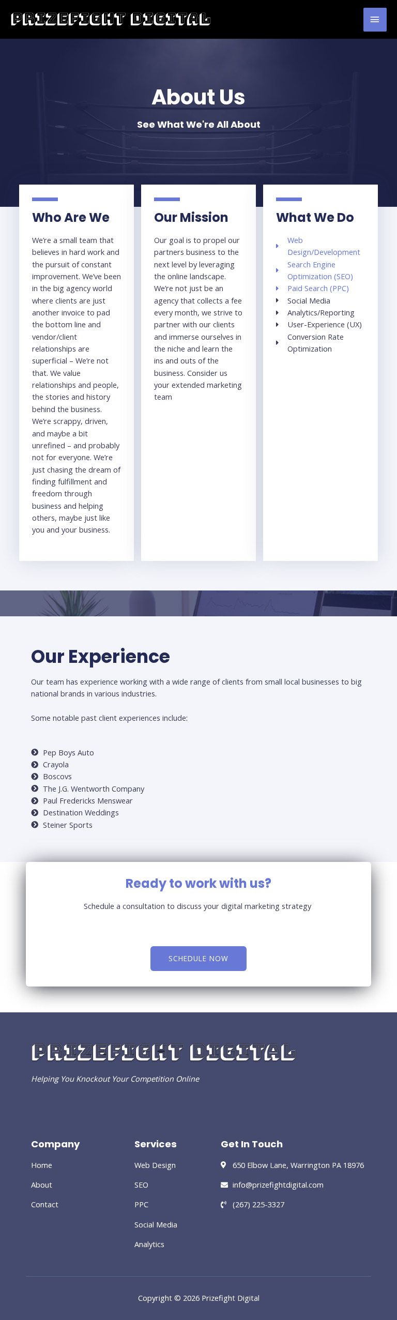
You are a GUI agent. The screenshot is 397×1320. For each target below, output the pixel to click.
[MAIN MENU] (375, 20)
